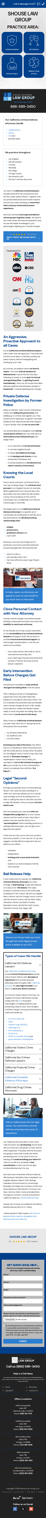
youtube (31, 1508)
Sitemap (41, 1492)
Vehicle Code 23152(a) (17, 1024)
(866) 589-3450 (28, 1366)
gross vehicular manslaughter (20, 1039)
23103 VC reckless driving (18, 1036)
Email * (6, 1290)
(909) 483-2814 (26, 1460)
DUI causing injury (15, 1030)
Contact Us (33, 1391)
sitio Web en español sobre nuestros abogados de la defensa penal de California (21, 1216)
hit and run (12, 1033)
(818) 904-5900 (26, 1429)
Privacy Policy (19, 1492)
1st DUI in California (16, 1019)
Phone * (6, 1282)
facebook (15, 1508)
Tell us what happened (12, 1305)
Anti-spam (31, 1492)
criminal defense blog (29, 1198)
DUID (10, 1021)
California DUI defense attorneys (22, 971)
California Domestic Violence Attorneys (16, 1078)
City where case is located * (14, 1297)
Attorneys (33, 1387)
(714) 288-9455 (25, 1445)
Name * (6, 1274)
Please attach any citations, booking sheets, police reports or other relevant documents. (21, 1314)
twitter (23, 1508)
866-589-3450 (23, 106)
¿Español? (9, 1391)
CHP (20, 1001)
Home (7, 1387)
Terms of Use (6, 1492)
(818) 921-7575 (26, 1413)
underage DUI (14, 1027)
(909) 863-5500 (26, 1473)
